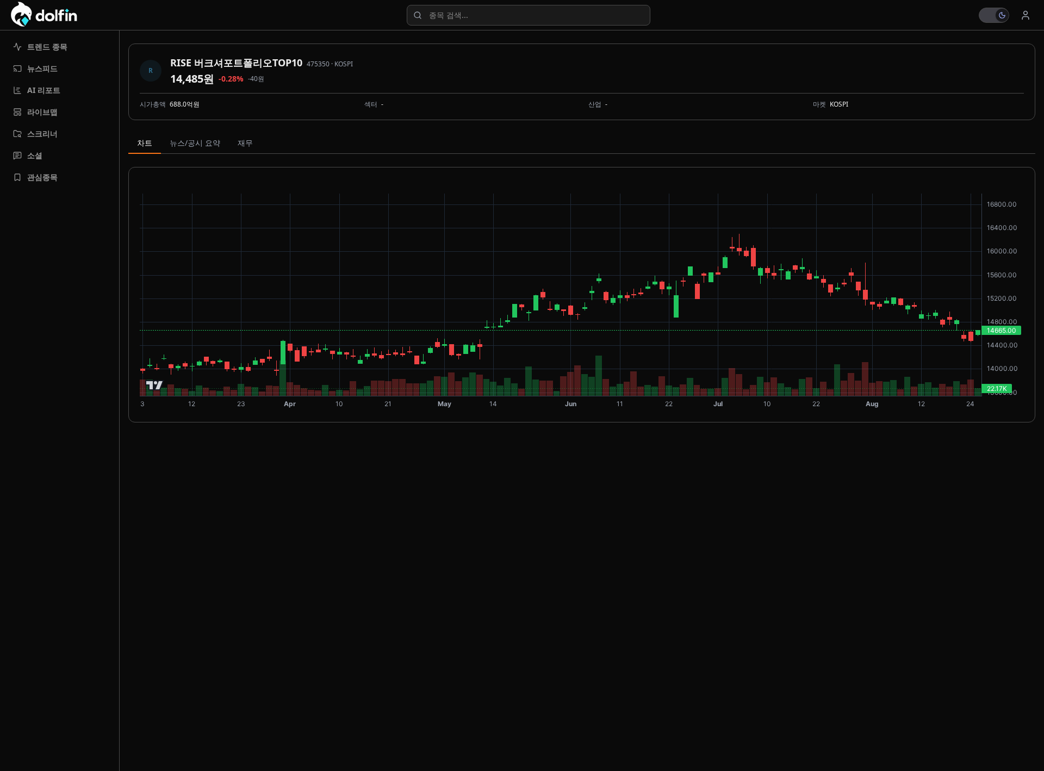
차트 (144, 143)
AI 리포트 (43, 90)
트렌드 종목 (47, 46)
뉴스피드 (42, 68)
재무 (245, 143)
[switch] (994, 15)
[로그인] (1025, 15)
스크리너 (42, 133)
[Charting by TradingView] (154, 385)
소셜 (34, 155)
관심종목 (42, 177)
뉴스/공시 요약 (195, 143)
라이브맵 (42, 112)
